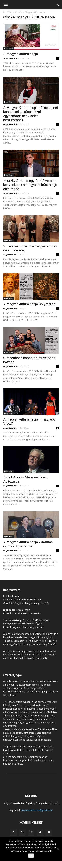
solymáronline (10, 124)
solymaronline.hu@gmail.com (37, 810)
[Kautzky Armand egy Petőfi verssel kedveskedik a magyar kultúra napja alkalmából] (31, 163)
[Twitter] (40, 832)
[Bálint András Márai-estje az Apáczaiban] (31, 459)
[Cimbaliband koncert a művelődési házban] (31, 340)
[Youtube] (49, 832)
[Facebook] (13, 832)
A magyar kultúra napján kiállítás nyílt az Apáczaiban (28, 544)
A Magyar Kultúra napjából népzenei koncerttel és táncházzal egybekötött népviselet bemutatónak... (30, 114)
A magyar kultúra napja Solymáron (29, 304)
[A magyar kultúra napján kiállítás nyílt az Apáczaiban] (31, 524)
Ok (31, 855)
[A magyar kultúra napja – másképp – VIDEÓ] (31, 401)
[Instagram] (31, 832)
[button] (57, 4)
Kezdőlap (7, 12)
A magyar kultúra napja (20, 54)
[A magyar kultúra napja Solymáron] (31, 286)
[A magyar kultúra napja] (31, 36)
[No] (58, 849)
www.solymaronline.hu (15, 691)
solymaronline (10, 58)
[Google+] (22, 832)
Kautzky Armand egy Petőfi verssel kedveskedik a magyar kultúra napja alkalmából (30, 185)
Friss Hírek (8, 48)
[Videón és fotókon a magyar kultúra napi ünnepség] (31, 228)
